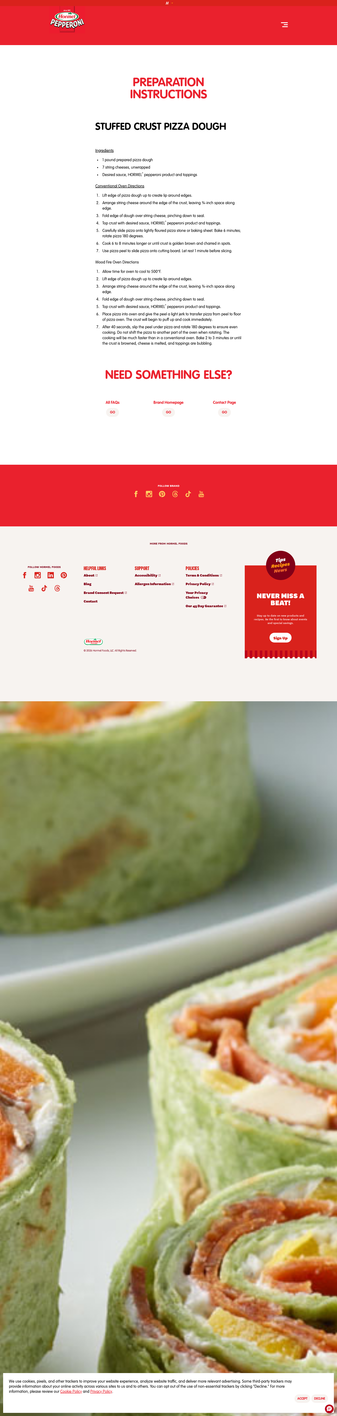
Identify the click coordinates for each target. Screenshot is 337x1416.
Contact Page (224, 403)
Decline (319, 1398)
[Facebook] (136, 494)
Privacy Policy (101, 1392)
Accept (302, 1398)
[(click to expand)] (168, 3)
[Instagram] (149, 494)
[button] (329, 1408)
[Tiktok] (188, 494)
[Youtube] (201, 494)
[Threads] (175, 494)
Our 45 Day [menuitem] (205, 605)
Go (112, 412)
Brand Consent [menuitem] (104, 592)
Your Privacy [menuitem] (197, 595)
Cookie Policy (71, 1392)
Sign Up (280, 638)
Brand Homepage (168, 403)
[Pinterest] (162, 494)
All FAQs (113, 403)
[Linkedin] (51, 575)
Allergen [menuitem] (153, 583)
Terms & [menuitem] (202, 575)
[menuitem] (105, 575)
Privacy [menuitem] (198, 583)
